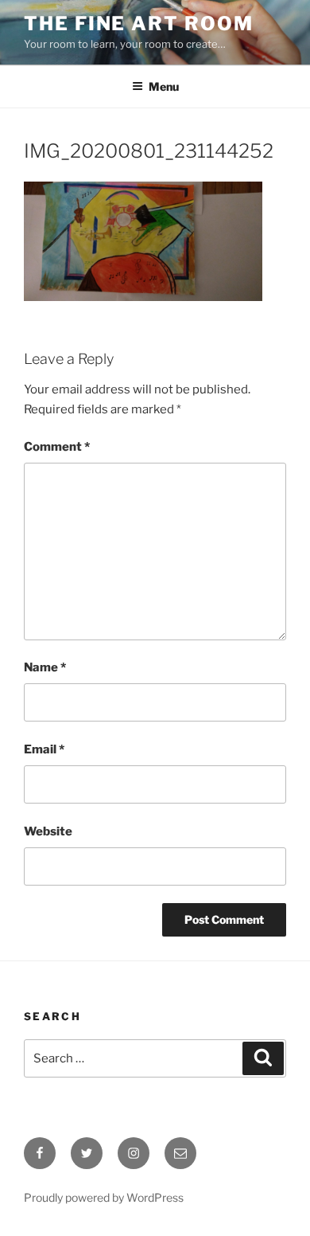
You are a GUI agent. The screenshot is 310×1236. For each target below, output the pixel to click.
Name (45, 667)
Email (44, 749)
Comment (57, 447)
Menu (164, 86)
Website (48, 831)
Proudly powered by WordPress (104, 1197)
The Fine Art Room (139, 23)
